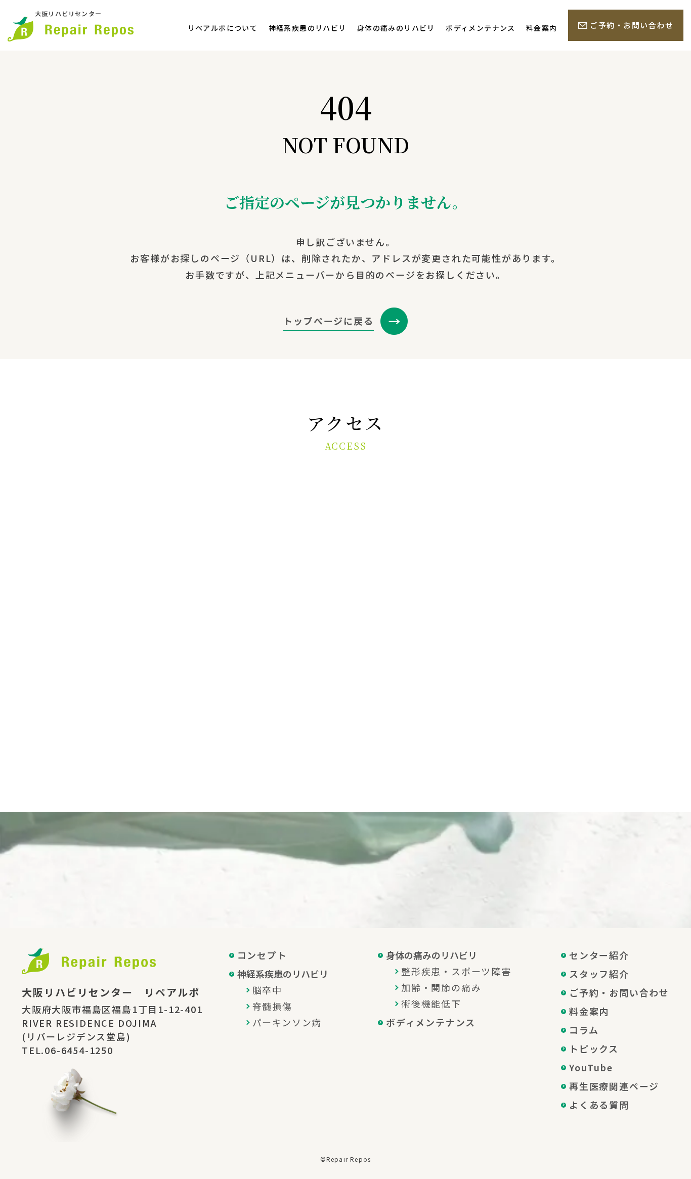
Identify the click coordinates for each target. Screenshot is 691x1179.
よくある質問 (599, 1104)
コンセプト (262, 955)
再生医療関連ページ (614, 1086)
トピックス (594, 1048)
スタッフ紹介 (599, 973)
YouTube (591, 1067)
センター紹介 (599, 955)
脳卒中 (267, 989)
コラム (583, 1029)
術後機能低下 (431, 1003)
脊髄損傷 (272, 1006)
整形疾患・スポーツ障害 (456, 971)
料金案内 (541, 28)
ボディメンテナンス (480, 28)
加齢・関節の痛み (441, 987)
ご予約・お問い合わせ (631, 25)
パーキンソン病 (287, 1022)
